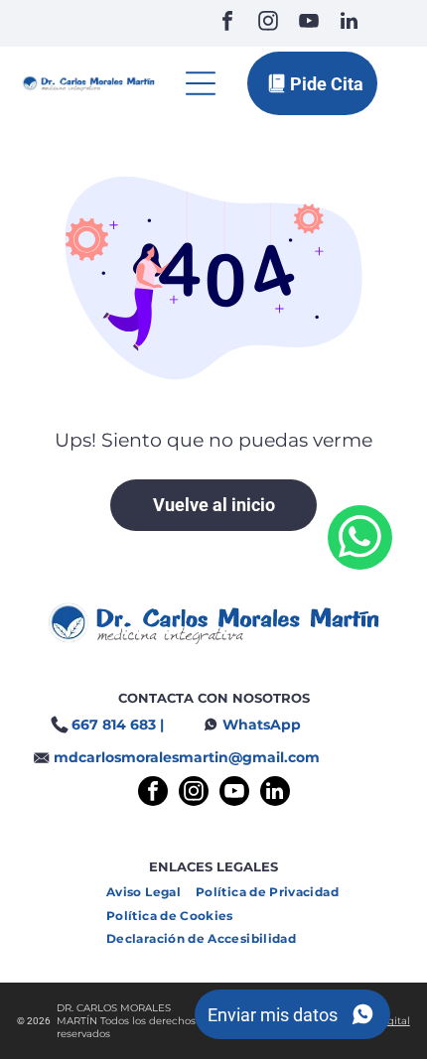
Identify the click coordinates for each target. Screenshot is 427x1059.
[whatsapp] (360, 540)
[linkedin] (349, 23)
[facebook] (227, 23)
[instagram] (268, 23)
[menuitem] (151, 891)
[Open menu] (200, 83)
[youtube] (309, 23)
